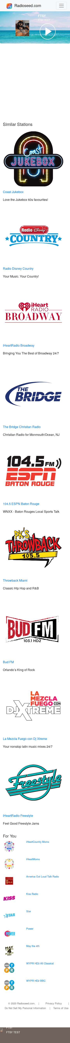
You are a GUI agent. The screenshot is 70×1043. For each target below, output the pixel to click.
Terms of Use (60, 1008)
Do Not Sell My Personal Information (25, 1008)
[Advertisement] (35, 82)
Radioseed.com (32, 5)
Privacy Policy (54, 1003)
